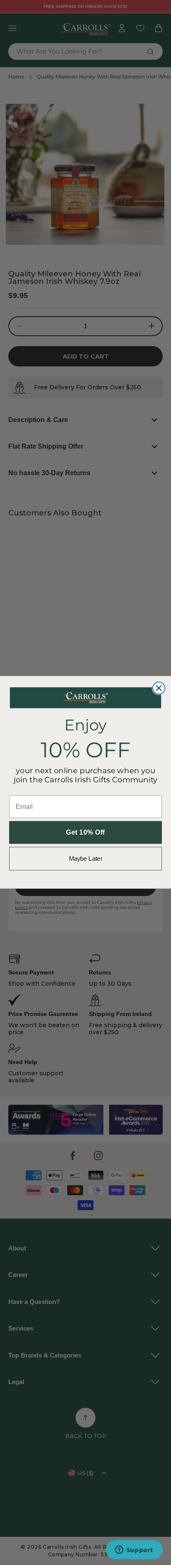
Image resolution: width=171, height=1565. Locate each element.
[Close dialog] (159, 688)
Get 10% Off (85, 832)
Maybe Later (86, 858)
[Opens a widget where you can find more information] (134, 1550)
